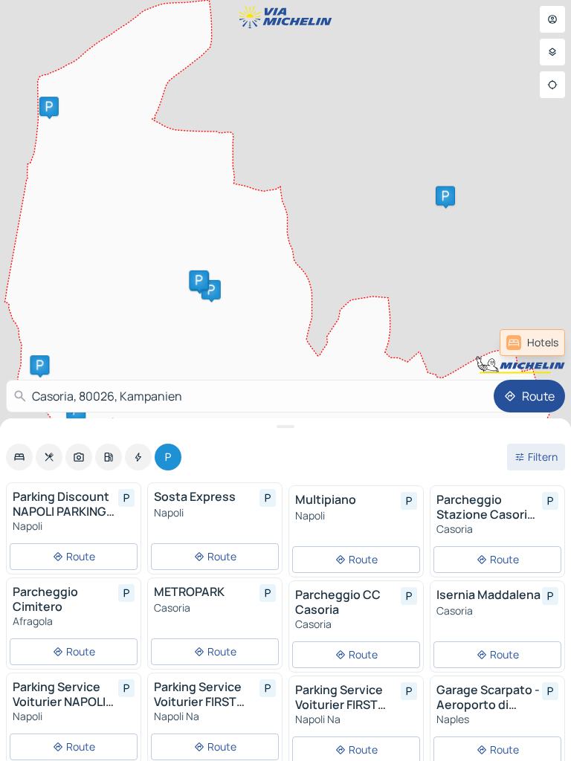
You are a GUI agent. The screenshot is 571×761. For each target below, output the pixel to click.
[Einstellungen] (552, 52)
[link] (532, 342)
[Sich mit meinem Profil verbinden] (552, 19)
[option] (19, 457)
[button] (211, 289)
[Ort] (552, 84)
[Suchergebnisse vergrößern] (285, 426)
